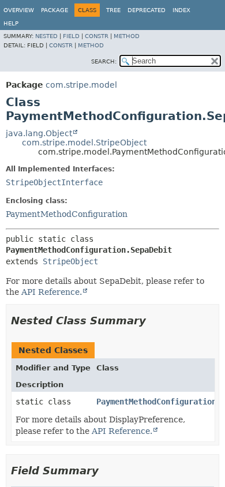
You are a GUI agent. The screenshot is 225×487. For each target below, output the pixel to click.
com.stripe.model (81, 84)
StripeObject (70, 261)
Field (71, 36)
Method (127, 36)
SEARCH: (104, 61)
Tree (113, 10)
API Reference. (51, 292)
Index (181, 10)
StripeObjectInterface (54, 182)
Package (54, 10)
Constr (96, 36)
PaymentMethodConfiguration (66, 214)
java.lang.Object (39, 133)
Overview (18, 10)
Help (10, 23)
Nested (46, 36)
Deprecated (146, 10)
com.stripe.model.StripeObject (84, 142)
